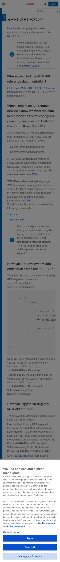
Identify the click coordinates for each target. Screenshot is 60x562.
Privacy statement (16, 526)
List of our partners (12, 532)
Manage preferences (30, 556)
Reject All (30, 547)
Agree (30, 538)
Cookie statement (46, 523)
